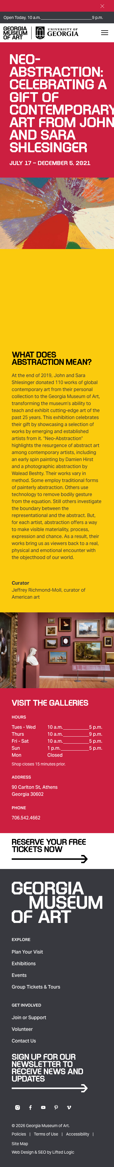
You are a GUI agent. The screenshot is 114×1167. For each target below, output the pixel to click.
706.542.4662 (26, 818)
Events (19, 975)
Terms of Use (46, 1134)
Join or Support (29, 1017)
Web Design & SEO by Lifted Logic (43, 1152)
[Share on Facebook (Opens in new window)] (30, 1107)
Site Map (20, 1143)
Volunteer (22, 1029)
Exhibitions (24, 964)
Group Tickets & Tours (36, 987)
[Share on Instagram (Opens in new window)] (17, 1107)
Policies (19, 1134)
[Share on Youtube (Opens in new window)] (43, 1107)
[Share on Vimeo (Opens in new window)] (69, 1107)
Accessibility (77, 1134)
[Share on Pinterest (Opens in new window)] (56, 1107)
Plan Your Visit (27, 952)
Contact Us (24, 1041)
